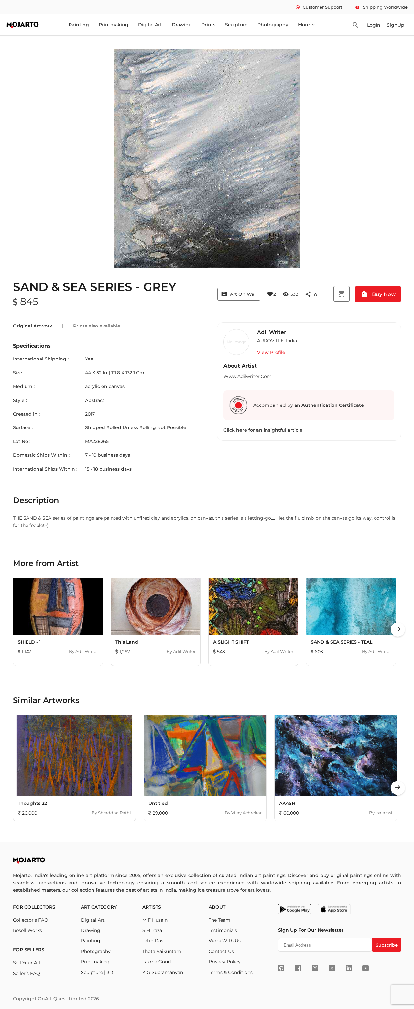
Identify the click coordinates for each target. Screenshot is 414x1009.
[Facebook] (298, 968)
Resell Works (27, 930)
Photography (272, 25)
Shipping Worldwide (381, 7)
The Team (219, 920)
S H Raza (152, 930)
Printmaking (113, 25)
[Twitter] (332, 968)
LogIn (373, 25)
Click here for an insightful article (262, 430)
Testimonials (223, 930)
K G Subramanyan (162, 972)
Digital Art (150, 25)
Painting (79, 25)
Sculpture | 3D (97, 972)
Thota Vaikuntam (161, 951)
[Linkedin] (349, 968)
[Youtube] (365, 968)
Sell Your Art (27, 963)
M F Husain (155, 920)
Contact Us (221, 951)
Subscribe (387, 945)
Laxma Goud (156, 962)
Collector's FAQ (30, 920)
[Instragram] (315, 968)
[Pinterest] (281, 968)
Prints (208, 25)
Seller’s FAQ (26, 973)
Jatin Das (152, 941)
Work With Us (225, 941)
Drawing (182, 25)
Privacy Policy (225, 962)
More (307, 25)
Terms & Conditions (231, 972)
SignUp (395, 25)
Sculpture (236, 25)
